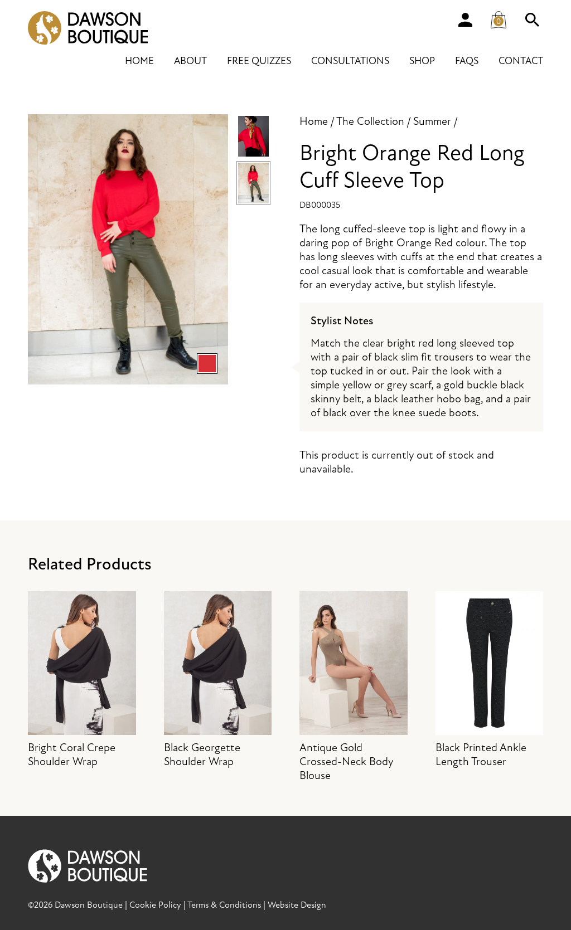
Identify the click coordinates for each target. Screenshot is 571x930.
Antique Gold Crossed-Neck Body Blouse (346, 761)
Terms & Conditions (224, 904)
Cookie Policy (155, 904)
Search (532, 19)
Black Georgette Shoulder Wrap (202, 754)
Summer (432, 121)
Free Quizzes (259, 61)
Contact (521, 61)
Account (465, 19)
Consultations (350, 61)
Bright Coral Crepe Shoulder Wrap (71, 754)
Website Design (297, 904)
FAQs (466, 61)
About (190, 61)
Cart (503, 17)
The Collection (370, 121)
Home (139, 61)
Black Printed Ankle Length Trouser (480, 754)
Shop (422, 61)
